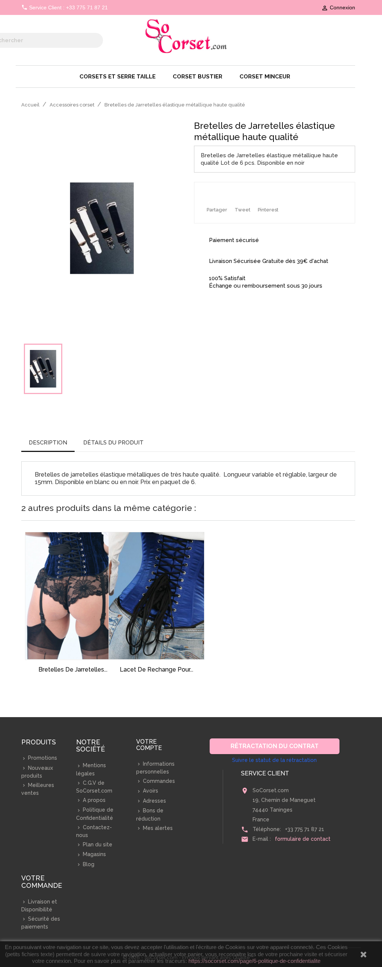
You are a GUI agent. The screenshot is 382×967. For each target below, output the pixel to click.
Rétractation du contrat (275, 746)
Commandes (158, 781)
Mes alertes (157, 828)
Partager (217, 210)
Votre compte (149, 745)
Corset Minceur (264, 76)
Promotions (41, 758)
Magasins (93, 854)
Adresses (153, 801)
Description (48, 442)
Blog (87, 864)
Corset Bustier (197, 76)
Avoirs (149, 791)
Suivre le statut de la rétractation (274, 760)
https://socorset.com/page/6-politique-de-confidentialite (254, 961)
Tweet (242, 210)
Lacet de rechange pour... (156, 669)
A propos (93, 800)
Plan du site (96, 844)
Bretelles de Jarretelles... (72, 669)
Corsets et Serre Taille (117, 76)
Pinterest (268, 210)
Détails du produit (113, 442)
